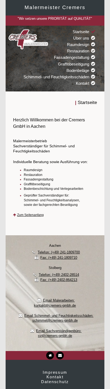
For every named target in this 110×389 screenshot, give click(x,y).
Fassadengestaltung (71, 57)
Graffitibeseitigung (73, 64)
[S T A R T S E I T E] (50, 355)
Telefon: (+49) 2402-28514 (59, 275)
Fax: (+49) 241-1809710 (58, 258)
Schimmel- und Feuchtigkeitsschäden (56, 77)
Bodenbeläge (77, 70)
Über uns (81, 38)
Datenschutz (55, 381)
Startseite (81, 31)
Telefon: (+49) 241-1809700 (59, 252)
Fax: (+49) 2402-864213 (58, 280)
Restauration (78, 51)
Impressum (55, 372)
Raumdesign (78, 44)
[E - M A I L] (60, 355)
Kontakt (82, 83)
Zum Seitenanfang (30, 215)
